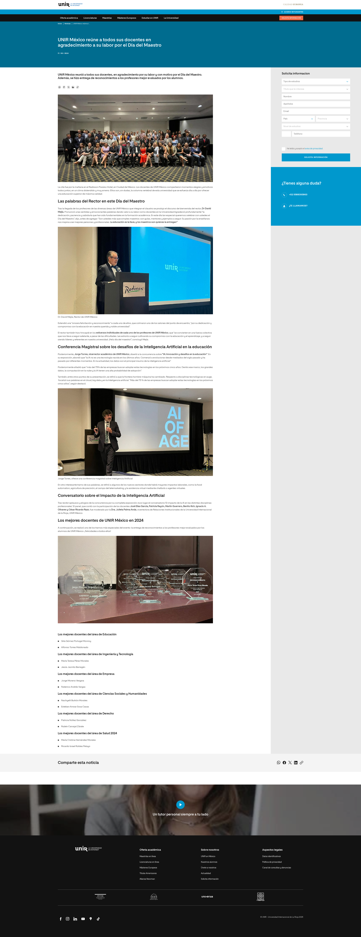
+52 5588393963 (298, 195)
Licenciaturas (90, 18)
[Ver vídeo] (180, 805)
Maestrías (107, 18)
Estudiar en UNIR (150, 18)
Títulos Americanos (148, 873)
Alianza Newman (147, 879)
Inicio (60, 23)
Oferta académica (69, 18)
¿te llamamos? (298, 206)
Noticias (68, 23)
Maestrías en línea (148, 856)
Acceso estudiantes (293, 12)
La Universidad (171, 18)
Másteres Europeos (126, 18)
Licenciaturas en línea (149, 862)
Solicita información (291, 18)
